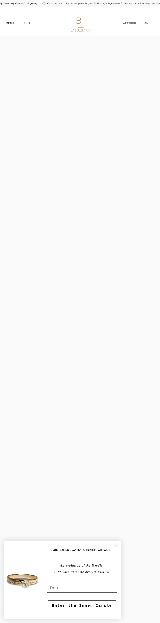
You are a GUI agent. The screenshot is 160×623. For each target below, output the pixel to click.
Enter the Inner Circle (82, 605)
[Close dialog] (116, 545)
